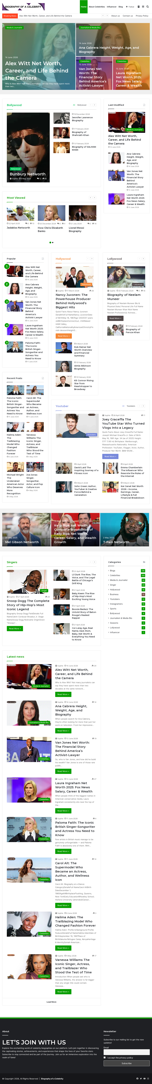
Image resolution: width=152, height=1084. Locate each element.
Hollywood (115, 589)
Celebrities (84, 61)
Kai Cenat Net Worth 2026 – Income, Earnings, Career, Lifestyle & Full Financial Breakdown (132, 492)
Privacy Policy (142, 16)
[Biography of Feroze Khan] (115, 330)
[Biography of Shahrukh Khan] (61, 132)
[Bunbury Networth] (28, 147)
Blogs (112, 570)
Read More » (64, 336)
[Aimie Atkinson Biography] (64, 366)
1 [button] (50, 242)
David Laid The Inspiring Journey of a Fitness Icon (86, 470)
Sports (113, 608)
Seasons (114, 623)
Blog (121, 6)
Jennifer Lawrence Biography (82, 119)
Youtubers (131, 406)
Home (84, 6)
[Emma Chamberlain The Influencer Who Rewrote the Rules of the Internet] (110, 468)
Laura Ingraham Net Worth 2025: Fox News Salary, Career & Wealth (73, 787)
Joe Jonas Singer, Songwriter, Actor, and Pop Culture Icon (34, 481)
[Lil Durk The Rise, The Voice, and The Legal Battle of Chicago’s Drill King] (61, 575)
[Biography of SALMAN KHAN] (61, 147)
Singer (113, 585)
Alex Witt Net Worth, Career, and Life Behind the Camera (36, 70)
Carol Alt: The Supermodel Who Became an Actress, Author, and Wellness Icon (72, 871)
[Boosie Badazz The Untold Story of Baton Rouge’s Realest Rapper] (61, 609)
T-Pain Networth (116, 542)
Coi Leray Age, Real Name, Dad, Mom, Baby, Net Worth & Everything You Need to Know (83, 634)
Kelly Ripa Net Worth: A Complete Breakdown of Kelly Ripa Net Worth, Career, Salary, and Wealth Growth (75, 534)
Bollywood (81, 105)
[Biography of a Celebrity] (23, 6)
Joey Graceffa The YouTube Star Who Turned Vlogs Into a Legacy (123, 424)
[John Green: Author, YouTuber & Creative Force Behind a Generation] (64, 486)
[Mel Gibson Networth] (26, 529)
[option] (76, 56)
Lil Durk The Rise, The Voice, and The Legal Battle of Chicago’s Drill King (84, 579)
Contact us (128, 16)
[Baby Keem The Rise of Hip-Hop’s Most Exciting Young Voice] (61, 594)
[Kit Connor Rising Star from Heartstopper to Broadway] (64, 381)
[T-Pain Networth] (124, 529)
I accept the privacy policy (119, 1057)
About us (115, 16)
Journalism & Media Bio (90, 27)
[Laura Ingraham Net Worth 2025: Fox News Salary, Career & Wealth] (116, 199)
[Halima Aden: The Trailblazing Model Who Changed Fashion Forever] (15, 427)
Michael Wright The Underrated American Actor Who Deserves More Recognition (15, 484)
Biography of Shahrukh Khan (80, 133)
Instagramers (116, 604)
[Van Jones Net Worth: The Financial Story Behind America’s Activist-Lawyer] (116, 175)
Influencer (112, 6)
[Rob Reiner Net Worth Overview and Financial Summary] (64, 347)
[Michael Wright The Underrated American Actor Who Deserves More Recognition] (15, 467)
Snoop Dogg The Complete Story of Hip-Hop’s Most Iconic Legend (28, 605)
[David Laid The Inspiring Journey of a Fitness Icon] (64, 468)
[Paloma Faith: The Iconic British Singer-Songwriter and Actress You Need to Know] (15, 347)
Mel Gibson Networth (22, 542)
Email (106, 1047)
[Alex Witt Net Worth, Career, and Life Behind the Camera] (38, 56)
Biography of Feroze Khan (133, 331)
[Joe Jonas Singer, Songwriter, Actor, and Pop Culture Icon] (35, 467)
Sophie (15, 178)
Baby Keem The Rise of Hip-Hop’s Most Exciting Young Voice (83, 596)
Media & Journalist (14, 27)
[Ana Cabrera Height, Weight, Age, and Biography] (113, 39)
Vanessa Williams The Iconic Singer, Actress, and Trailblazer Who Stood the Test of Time (34, 444)
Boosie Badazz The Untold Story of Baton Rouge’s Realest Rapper (84, 613)
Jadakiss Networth (18, 227)
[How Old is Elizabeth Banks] (51, 213)
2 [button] (52, 242)
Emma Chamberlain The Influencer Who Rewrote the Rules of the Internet (132, 472)
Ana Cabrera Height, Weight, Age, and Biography (41, 16)
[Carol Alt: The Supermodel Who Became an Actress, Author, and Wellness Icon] (35, 390)
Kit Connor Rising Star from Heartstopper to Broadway (84, 385)
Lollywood (115, 627)
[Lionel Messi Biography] (82, 213)
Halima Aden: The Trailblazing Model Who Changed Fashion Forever (14, 444)
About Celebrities (97, 6)
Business (114, 594)
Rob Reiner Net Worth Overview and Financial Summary (83, 351)
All (74, 105)
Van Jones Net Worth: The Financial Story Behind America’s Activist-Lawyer (92, 77)
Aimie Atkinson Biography (82, 367)
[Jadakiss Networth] (20, 213)
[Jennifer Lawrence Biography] (61, 118)
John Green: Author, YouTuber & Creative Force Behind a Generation (85, 490)
